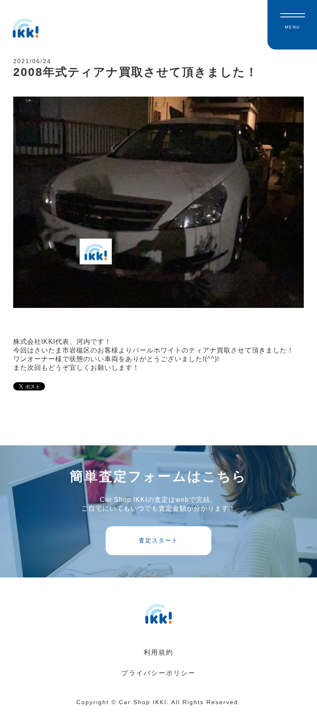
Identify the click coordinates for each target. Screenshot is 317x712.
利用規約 (158, 652)
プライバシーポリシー (158, 673)
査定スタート (158, 540)
